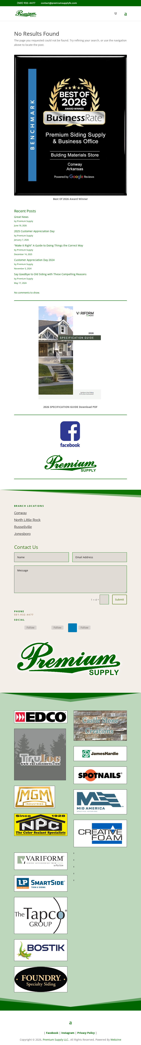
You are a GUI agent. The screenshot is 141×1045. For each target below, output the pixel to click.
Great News (21, 217)
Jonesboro (22, 534)
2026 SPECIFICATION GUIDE (60, 407)
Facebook (52, 1033)
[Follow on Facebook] (18, 627)
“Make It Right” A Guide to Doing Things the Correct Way (48, 245)
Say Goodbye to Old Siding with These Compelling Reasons (50, 274)
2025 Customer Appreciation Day (34, 231)
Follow (30, 627)
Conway (20, 513)
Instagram (67, 1033)
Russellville (23, 527)
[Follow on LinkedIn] (72, 627)
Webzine (116, 1039)
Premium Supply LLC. (56, 1039)
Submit (119, 599)
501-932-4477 (24, 614)
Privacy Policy (86, 1033)
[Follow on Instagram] (45, 627)
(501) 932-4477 (25, 3)
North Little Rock (27, 520)
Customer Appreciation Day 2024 (34, 260)
